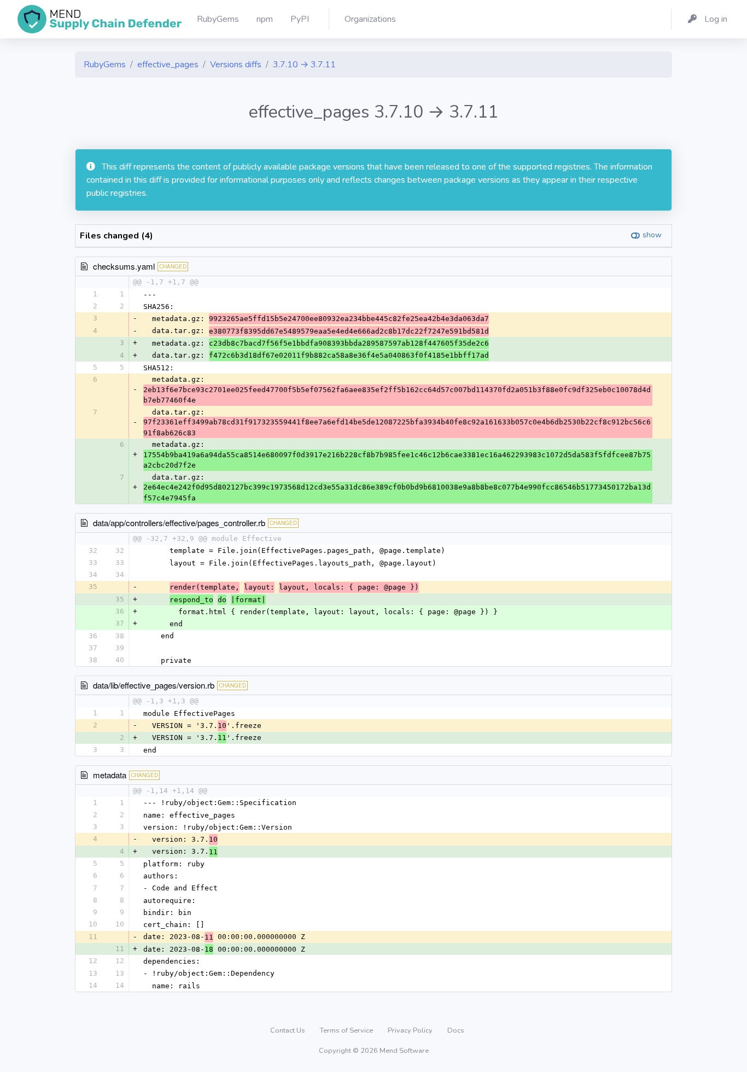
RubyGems (105, 65)
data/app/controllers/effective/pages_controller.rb (179, 522)
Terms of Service (347, 1030)
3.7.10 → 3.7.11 (304, 65)
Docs (455, 1030)
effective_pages (168, 65)
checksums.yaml (124, 266)
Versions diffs (235, 65)
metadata (109, 774)
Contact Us (288, 1030)
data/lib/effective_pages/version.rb (153, 685)
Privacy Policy (411, 1030)
